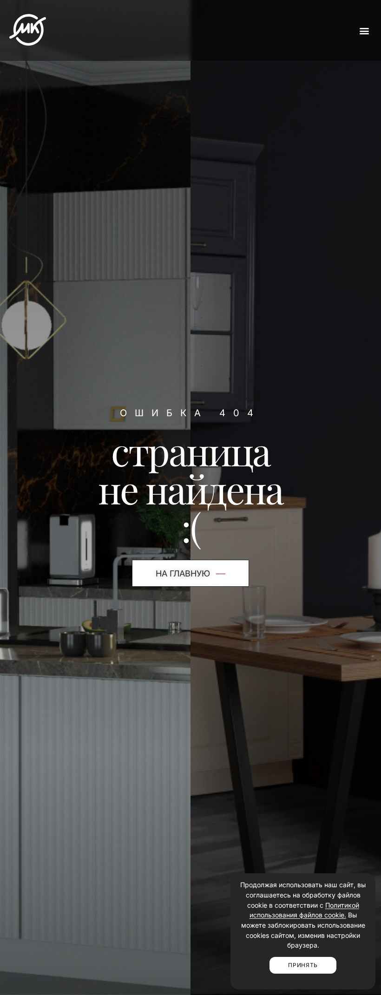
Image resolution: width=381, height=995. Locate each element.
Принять (303, 965)
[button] (364, 30)
